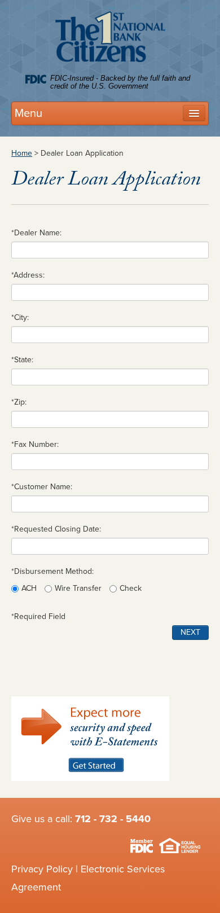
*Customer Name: (41, 486)
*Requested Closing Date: (56, 529)
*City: (20, 317)
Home (21, 153)
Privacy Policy (42, 869)
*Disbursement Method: (52, 571)
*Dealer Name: (36, 233)
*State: (22, 360)
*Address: (28, 275)
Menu (28, 113)
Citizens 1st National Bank (110, 39)
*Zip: (19, 402)
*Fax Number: (35, 444)
